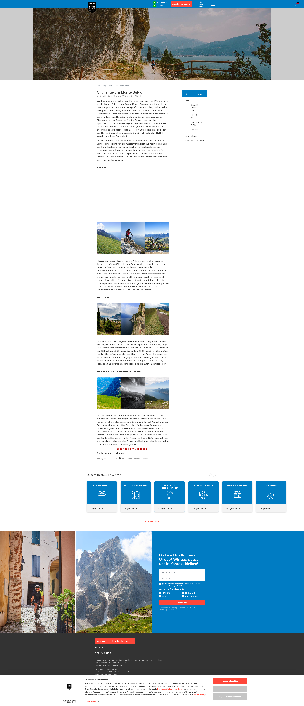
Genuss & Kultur (237, 485)
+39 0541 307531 (110, 674)
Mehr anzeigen (152, 521)
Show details (90, 701)
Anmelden (182, 602)
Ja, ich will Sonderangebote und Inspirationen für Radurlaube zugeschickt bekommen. (181, 585)
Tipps (145, 458)
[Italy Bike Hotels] (92, 7)
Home (99, 86)
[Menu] (213, 4)
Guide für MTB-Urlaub (194, 141)
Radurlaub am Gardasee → (133, 448)
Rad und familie (203, 485)
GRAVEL (165, 596)
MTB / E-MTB (190, 593)
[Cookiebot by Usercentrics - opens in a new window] (69, 701)
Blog (104, 86)
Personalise (229, 689)
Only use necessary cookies (230, 697)
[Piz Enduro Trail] (109, 238)
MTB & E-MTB (110, 458)
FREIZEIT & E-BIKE (192, 596)
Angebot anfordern (181, 4)
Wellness (271, 485)
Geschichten (191, 136)
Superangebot (102, 485)
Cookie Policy (199, 695)
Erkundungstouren (135, 485)
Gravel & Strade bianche (194, 108)
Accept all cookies (230, 681)
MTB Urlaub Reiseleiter (132, 458)
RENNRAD (166, 593)
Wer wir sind (103, 652)
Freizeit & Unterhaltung (169, 486)
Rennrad (194, 129)
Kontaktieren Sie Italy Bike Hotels (114, 641)
